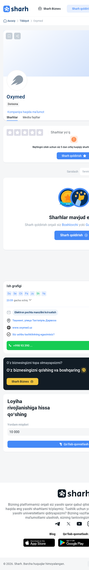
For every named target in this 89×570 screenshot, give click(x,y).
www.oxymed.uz (22, 327)
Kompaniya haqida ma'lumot (25, 112)
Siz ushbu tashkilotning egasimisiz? (33, 334)
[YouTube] (79, 524)
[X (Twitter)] (68, 524)
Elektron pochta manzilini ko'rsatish (35, 312)
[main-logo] (15, 8)
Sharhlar (12, 117)
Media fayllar (31, 117)
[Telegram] (58, 524)
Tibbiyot (24, 20)
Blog (52, 534)
